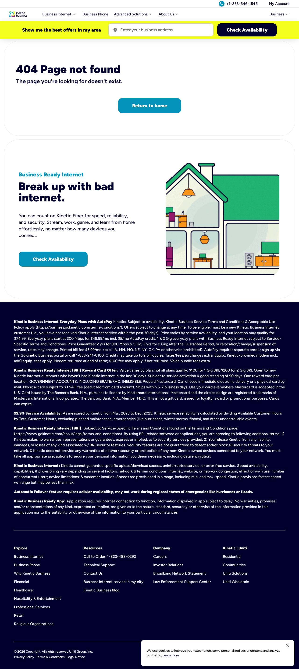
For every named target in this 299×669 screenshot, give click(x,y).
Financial (21, 582)
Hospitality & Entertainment (37, 598)
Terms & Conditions (50, 657)
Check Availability (247, 30)
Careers (160, 556)
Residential (232, 556)
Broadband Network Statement (179, 573)
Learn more (171, 655)
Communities (234, 565)
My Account (279, 3)
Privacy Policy (24, 657)
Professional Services (32, 607)
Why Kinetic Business (32, 573)
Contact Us (93, 573)
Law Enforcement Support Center (182, 582)
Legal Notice (76, 657)
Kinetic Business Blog (101, 590)
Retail (19, 615)
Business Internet (28, 556)
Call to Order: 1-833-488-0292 (110, 556)
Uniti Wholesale (236, 582)
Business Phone (95, 14)
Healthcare (23, 590)
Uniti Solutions (235, 573)
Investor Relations (168, 565)
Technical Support (99, 565)
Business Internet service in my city (113, 582)
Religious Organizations (33, 624)
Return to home (149, 105)
